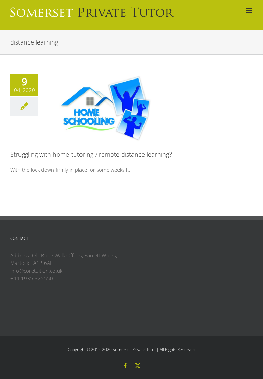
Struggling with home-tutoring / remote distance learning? (91, 154)
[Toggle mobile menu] (249, 10)
